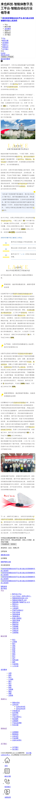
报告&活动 (16, 702)
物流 (13, 654)
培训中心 (15, 715)
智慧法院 (15, 660)
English (3, 53)
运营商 (14, 642)
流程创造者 (16, 614)
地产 (13, 658)
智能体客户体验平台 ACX (21, 602)
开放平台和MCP (17, 610)
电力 (13, 640)
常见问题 (15, 725)
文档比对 (15, 630)
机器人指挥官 (17, 618)
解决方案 (5, 40)
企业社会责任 (17, 740)
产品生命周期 (17, 723)
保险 (13, 646)
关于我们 (5, 49)
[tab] (18, 38)
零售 (13, 652)
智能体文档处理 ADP (19, 600)
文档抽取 (15, 626)
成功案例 (5, 43)
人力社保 (15, 666)
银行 (13, 644)
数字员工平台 (17, 594)
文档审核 (15, 632)
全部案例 (15, 732)
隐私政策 (4, 586)
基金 (13, 648)
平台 (3, 38)
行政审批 (15, 664)
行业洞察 (15, 738)
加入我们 (15, 749)
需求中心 (15, 604)
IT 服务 (10, 679)
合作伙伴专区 (20, 706)
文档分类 (15, 628)
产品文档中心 (17, 717)
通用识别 (15, 622)
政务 (10, 675)
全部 (10, 673)
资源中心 (5, 45)
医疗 (13, 656)
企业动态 (15, 736)
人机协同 (15, 608)
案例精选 (15, 734)
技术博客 (15, 713)
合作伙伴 (15, 704)
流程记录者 (16, 620)
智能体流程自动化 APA (20, 598)
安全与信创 (16, 612)
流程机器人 (16, 616)
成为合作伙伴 (20, 708)
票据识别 (15, 624)
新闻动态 (5, 47)
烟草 (13, 662)
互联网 (10, 689)
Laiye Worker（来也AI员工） (21, 596)
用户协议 (4, 588)
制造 (13, 650)
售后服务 (15, 719)
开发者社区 (16, 711)
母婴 (10, 693)
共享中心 (15, 606)
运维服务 (15, 721)
